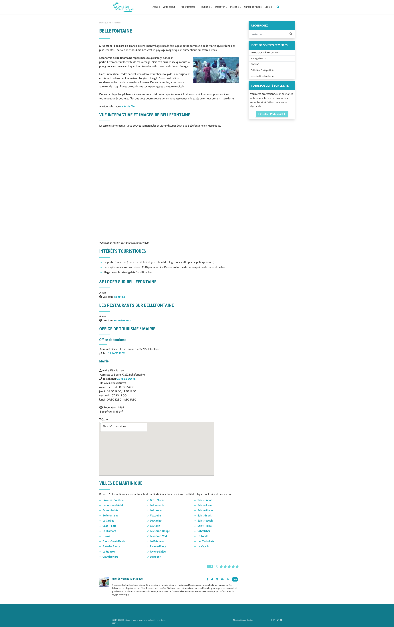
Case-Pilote (109, 526)
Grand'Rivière (110, 556)
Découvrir (220, 6)
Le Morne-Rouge (160, 531)
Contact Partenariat (272, 114)
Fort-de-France (111, 546)
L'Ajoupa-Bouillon (113, 500)
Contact (268, 6)
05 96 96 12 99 (116, 353)
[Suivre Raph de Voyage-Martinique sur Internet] (228, 579)
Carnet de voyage (253, 6)
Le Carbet (108, 520)
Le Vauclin (203, 546)
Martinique (103, 23)
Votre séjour (169, 6)
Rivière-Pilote (158, 546)
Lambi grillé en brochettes (262, 76)
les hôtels (119, 296)
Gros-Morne (157, 500)
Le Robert (155, 556)
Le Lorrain (156, 510)
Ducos (106, 536)
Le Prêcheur (157, 541)
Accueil (156, 6)
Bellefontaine (110, 515)
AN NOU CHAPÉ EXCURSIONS (265, 52)
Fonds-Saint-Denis (114, 541)
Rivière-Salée (158, 551)
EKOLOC (255, 64)
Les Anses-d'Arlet (113, 505)
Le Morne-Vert (158, 536)
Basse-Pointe (110, 510)
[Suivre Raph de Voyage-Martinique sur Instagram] (217, 579)
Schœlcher (203, 531)
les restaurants (122, 320)
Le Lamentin (157, 505)
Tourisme (205, 6)
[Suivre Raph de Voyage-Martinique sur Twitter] (212, 579)
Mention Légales (239, 620)
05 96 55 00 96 (126, 378)
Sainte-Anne (204, 500)
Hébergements (188, 6)
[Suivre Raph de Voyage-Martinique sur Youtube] (222, 579)
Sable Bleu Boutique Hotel (262, 70)
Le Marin (155, 526)
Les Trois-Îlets (205, 541)
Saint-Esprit (204, 515)
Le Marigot (156, 520)
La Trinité (202, 536)
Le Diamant (109, 531)
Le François (109, 551)
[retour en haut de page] (386, 621)
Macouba (155, 515)
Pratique (234, 6)
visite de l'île (127, 106)
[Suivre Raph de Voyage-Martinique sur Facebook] (207, 579)
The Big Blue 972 (258, 58)
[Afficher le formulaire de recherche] (278, 7)
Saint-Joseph (205, 520)
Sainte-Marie (205, 510)
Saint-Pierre (204, 526)
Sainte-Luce (204, 505)
